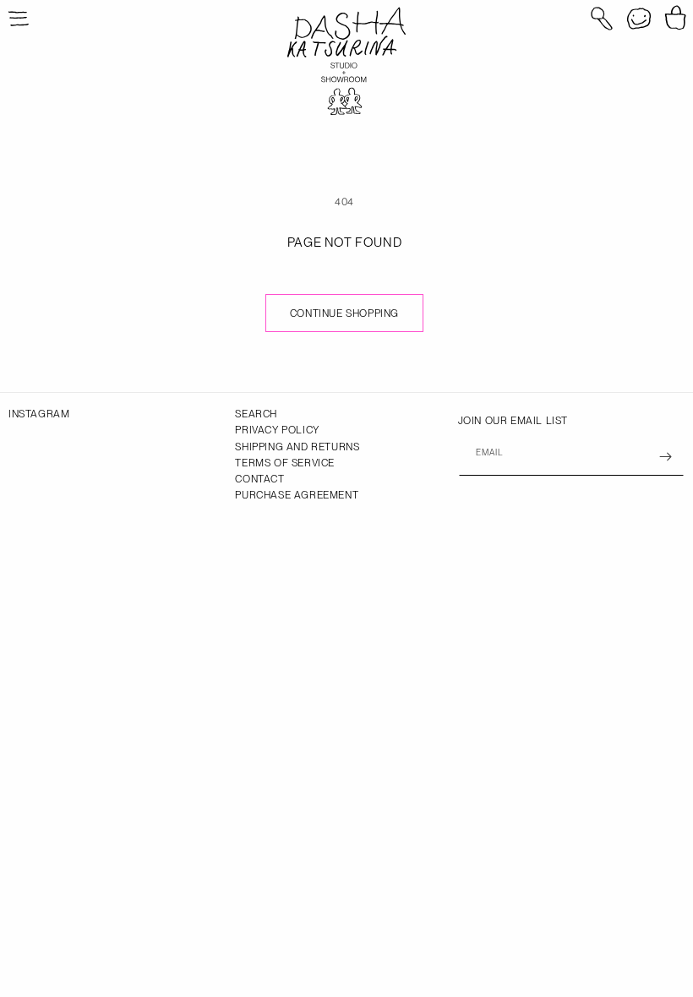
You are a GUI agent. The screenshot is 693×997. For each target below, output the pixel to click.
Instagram (38, 414)
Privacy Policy (277, 430)
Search (256, 414)
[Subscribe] (665, 457)
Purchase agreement (296, 495)
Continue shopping (344, 313)
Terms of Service (285, 463)
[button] (601, 18)
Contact (259, 479)
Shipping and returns (297, 447)
